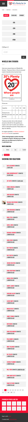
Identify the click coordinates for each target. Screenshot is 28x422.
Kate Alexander (11, 166)
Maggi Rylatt (10, 309)
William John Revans (12, 202)
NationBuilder (13, 419)
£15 (14, 22)
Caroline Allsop (11, 293)
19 (8, 392)
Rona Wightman (11, 271)
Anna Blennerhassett (12, 173)
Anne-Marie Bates (11, 376)
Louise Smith (10, 301)
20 (11, 392)
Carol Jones (10, 225)
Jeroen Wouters (11, 263)
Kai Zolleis (9, 354)
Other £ (5, 47)
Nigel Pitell (10, 217)
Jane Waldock (10, 195)
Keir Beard (9, 324)
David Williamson (11, 331)
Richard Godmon (11, 233)
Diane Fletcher (10, 383)
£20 (14, 28)
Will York (9, 370)
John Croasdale (11, 210)
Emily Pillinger (11, 347)
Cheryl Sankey (10, 286)
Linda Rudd (10, 240)
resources (6, 155)
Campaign (8, 9)
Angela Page (10, 278)
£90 (14, 34)
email (7, 133)
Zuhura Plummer (11, 362)
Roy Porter (10, 248)
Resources (15, 9)
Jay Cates (9, 181)
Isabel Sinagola (11, 187)
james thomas (10, 316)
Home (3, 9)
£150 (14, 40)
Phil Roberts (10, 339)
